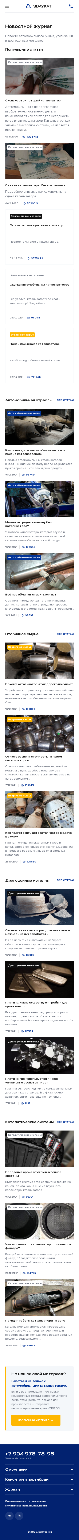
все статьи (65, 400)
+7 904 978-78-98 (29, 1454)
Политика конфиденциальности (26, 1505)
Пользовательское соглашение (25, 1501)
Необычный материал (36, 1420)
